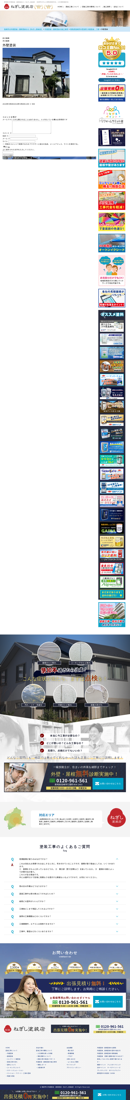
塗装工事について (72, 6)
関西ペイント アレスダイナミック (109, 1065)
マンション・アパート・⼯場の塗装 (19, 1073)
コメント (7, 133)
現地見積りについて (44, 1056)
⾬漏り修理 (11, 1076)
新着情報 (71, 1053)
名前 (5, 136)
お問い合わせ (71, 1059)
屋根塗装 (10, 1056)
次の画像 (6, 41)
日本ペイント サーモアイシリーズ (108, 1067)
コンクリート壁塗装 (13, 1059)
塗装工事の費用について (91, 6)
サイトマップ (71, 1065)
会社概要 (70, 1048)
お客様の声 (41, 1067)
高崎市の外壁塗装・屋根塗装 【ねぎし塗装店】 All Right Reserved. (66, 1087)
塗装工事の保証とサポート (46, 1059)
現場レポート (42, 1065)
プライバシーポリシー (74, 1067)
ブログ (70, 1056)
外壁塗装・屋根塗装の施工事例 (46, 1062)
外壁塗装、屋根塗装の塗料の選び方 (109, 1050)
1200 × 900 (30, 104)
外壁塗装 (10, 1053)
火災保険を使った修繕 (45, 1053)
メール (6, 138)
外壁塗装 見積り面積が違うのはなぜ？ (110, 1056)
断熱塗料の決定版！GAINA (106, 1073)
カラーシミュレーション (15, 1070)
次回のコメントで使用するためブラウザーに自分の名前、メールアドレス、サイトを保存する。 (42, 144)
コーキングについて (13, 1067)
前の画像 (6, 38)
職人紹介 (71, 1050)
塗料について (11, 1065)
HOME (60, 6)
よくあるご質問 (73, 1062)
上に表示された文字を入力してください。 (19, 149)
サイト (5, 141)
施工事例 (107, 6)
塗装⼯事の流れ (12, 1062)
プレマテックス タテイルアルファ (109, 1070)
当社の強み (39, 1048)
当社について (119, 6)
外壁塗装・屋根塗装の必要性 (106, 1048)
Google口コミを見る (112, 80)
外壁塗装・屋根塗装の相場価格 (107, 1053)
